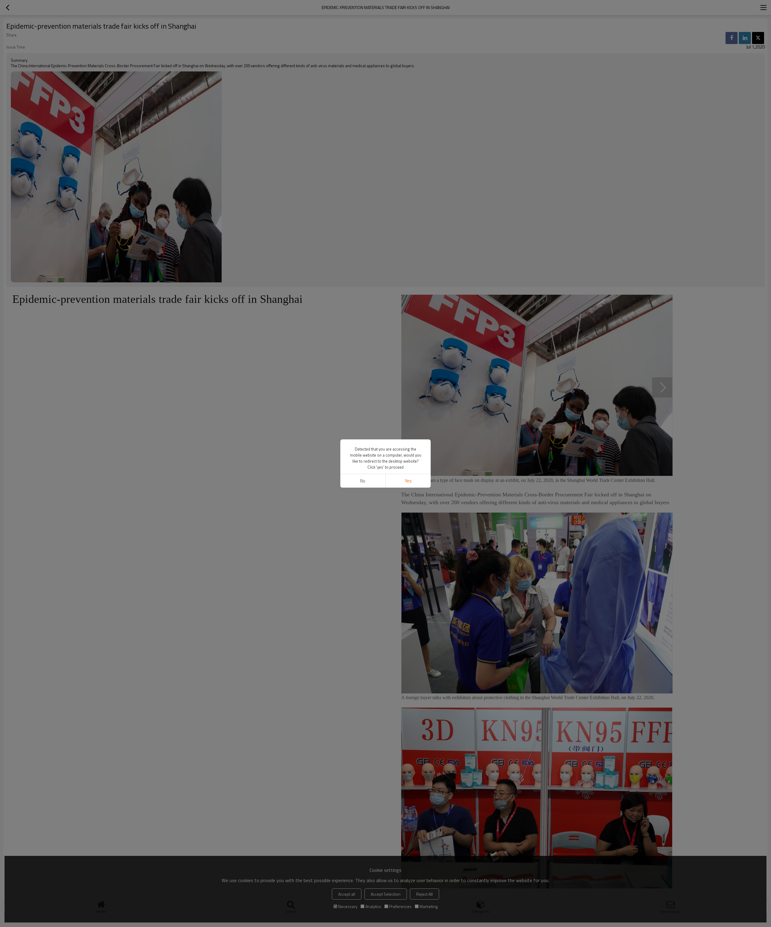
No (362, 480)
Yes (408, 480)
